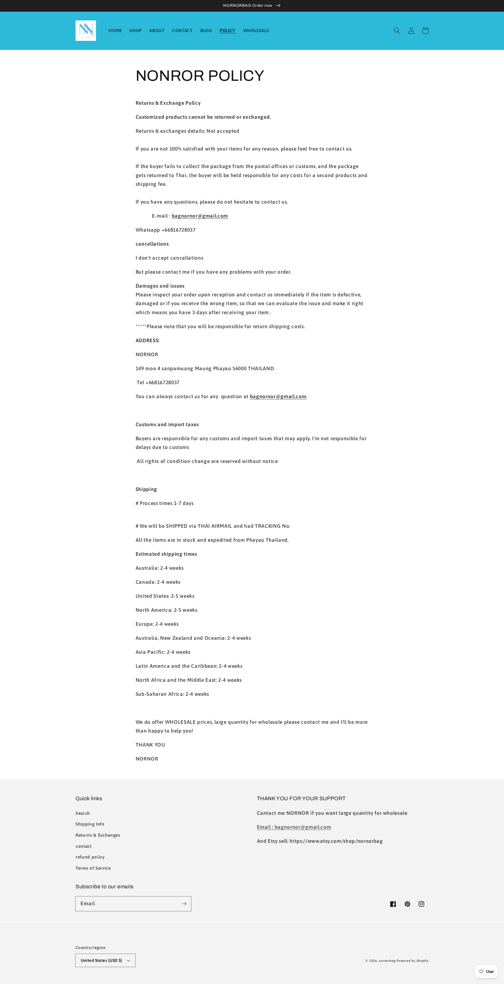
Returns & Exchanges (98, 835)
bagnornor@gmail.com (200, 216)
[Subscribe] (184, 903)
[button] (397, 31)
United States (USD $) (101, 960)
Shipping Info (90, 824)
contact (84, 846)
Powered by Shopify (412, 960)
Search (83, 813)
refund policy (90, 856)
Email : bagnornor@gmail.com (294, 827)
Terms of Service (93, 868)
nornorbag (387, 960)
